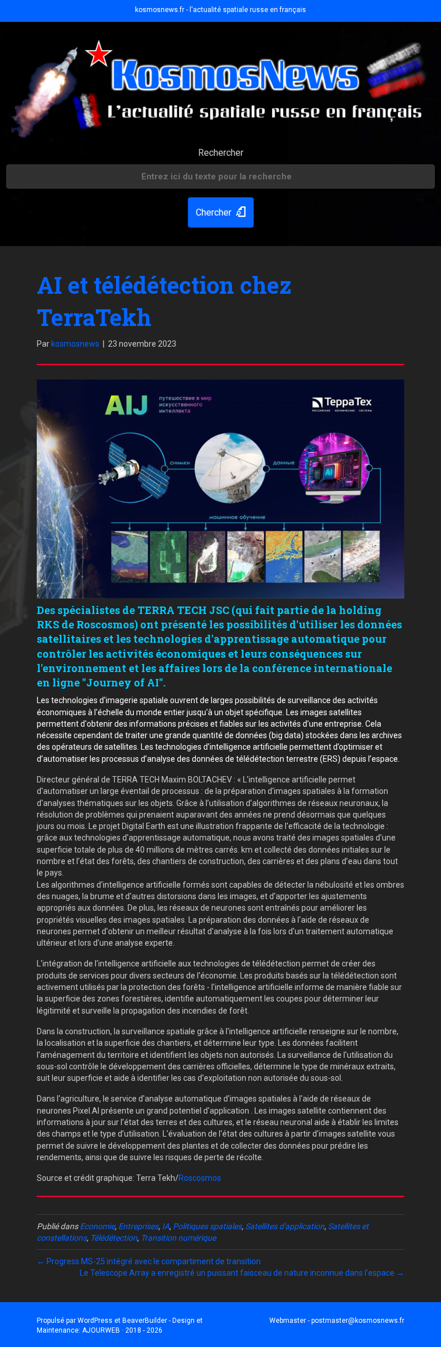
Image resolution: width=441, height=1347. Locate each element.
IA (165, 1226)
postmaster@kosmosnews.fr (357, 1321)
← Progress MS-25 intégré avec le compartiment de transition (149, 1261)
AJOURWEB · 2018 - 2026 (122, 1330)
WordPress (95, 1321)
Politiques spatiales (207, 1226)
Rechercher (220, 152)
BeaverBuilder (144, 1321)
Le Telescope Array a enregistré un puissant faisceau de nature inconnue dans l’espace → (242, 1272)
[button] (221, 212)
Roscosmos (200, 1178)
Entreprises (138, 1226)
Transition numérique (178, 1237)
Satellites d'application (284, 1226)
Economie (97, 1226)
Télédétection (113, 1237)
